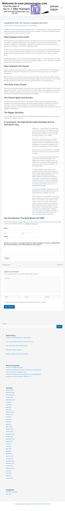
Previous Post (6, 264)
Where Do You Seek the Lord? (18, 372)
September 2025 (10, 399)
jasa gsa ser (9, 376)
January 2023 (9, 458)
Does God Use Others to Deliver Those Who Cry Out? (19, 341)
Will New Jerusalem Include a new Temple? (17, 354)
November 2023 (10, 434)
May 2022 (8, 475)
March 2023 (9, 453)
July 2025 (8, 402)
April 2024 (8, 424)
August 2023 (9, 441)
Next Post (60, 264)
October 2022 (9, 465)
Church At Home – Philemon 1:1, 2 (22, 376)
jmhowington (54, 8)
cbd (7, 367)
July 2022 (8, 470)
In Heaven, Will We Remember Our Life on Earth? (18, 337)
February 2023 (9, 456)
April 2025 (8, 409)
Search (4, 323)
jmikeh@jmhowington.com (31, 223)
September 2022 (10, 468)
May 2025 (8, 407)
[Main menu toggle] (61, 8)
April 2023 (8, 451)
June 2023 (8, 446)
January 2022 (9, 478)
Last (23, 233)
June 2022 (8, 473)
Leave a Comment (8, 25)
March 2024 (9, 426)
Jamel (7, 374)
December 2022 (10, 461)
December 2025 (10, 392)
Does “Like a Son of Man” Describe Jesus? (17, 345)
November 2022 (10, 463)
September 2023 (10, 439)
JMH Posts (8, 494)
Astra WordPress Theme (44, 504)
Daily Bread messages (20, 25)
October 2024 (9, 414)
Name (6, 228)
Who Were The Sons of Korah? (13, 349)
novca (7, 372)
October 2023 (9, 436)
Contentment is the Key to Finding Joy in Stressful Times (27, 369)
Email (6, 236)
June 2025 (8, 404)
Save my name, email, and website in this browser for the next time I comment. (26, 302)
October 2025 (9, 397)
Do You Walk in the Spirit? (16, 367)
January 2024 (9, 431)
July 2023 (8, 443)
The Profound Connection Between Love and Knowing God (26, 374)
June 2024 (8, 419)
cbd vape (8, 369)
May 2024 (8, 421)
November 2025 (10, 395)
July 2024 (8, 417)
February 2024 (9, 429)
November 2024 (10, 412)
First (5, 233)
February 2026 (9, 390)
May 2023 (8, 448)
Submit (7, 258)
